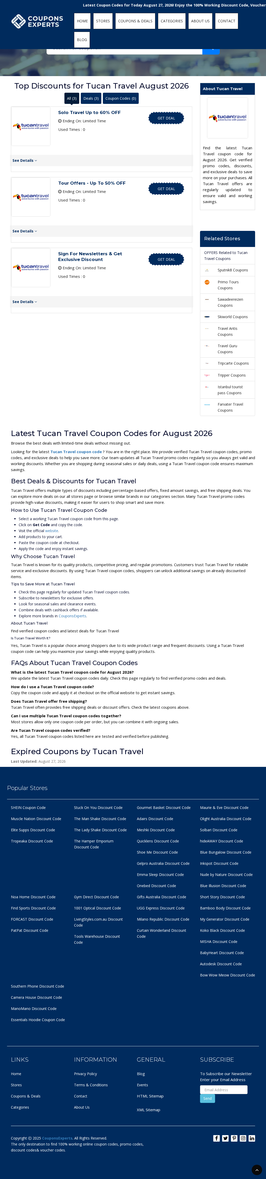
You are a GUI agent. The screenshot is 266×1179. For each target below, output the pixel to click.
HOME (82, 20)
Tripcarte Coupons (233, 363)
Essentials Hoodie (26, 1019)
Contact (80, 1096)
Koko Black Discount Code (222, 930)
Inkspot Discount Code (219, 863)
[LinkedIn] (252, 1138)
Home (16, 1073)
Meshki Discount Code (156, 829)
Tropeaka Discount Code (32, 841)
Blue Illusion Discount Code (223, 885)
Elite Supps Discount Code (33, 829)
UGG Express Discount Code (161, 908)
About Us (82, 1107)
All (72, 98)
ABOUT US (200, 20)
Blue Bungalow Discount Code (225, 852)
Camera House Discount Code (36, 997)
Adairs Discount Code (155, 818)
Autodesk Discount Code (221, 963)
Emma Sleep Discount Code (160, 874)
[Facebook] (216, 1138)
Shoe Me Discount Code (157, 852)
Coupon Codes (120, 98)
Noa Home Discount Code (33, 896)
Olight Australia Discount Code (225, 818)
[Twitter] (225, 1138)
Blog (141, 1073)
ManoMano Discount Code (34, 1008)
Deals (91, 98)
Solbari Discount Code (218, 829)
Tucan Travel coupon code (76, 451)
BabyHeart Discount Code (222, 952)
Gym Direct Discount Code (96, 896)
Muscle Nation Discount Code (36, 818)
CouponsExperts (72, 615)
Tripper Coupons (232, 375)
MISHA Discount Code (218, 941)
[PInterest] (234, 1138)
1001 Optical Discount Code (97, 908)
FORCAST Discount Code (32, 919)
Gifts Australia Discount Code (161, 896)
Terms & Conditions (91, 1084)
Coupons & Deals (26, 1096)
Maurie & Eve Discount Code (224, 807)
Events (142, 1084)
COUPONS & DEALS (135, 20)
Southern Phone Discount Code (37, 986)
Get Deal (166, 118)
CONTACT (226, 20)
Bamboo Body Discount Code (225, 908)
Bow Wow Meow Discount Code (227, 975)
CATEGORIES (172, 20)
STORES (103, 20)
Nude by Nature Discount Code (226, 874)
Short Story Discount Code (222, 896)
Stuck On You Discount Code (98, 807)
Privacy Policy (85, 1073)
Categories (20, 1107)
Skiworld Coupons (233, 316)
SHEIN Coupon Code (28, 807)
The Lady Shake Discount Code (100, 829)
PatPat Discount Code (29, 930)
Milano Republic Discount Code (163, 919)
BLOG (82, 39)
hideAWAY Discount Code (221, 841)
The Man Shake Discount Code (100, 818)
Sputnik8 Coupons (233, 269)
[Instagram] (243, 1138)
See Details (23, 160)
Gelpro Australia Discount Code (163, 863)
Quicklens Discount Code (158, 841)
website (51, 530)
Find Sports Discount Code (33, 908)
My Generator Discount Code (224, 919)
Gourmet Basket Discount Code (164, 807)
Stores (16, 1084)
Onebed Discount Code (156, 885)
